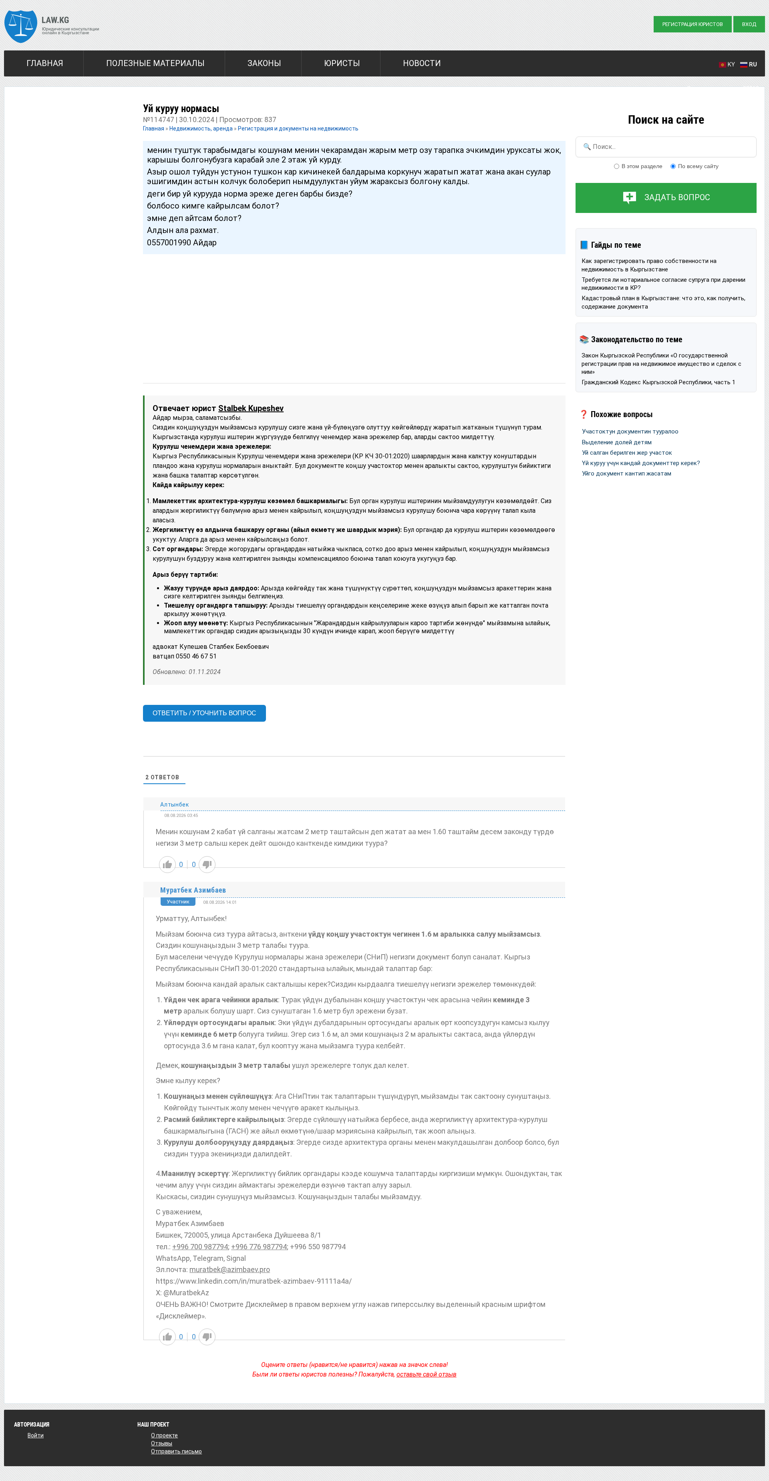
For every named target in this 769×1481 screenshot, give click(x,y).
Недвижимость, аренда (201, 128)
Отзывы (161, 1443)
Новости (422, 63)
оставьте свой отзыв (427, 1374)
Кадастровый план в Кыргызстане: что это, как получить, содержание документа (663, 302)
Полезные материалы (155, 63)
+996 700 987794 (200, 1246)
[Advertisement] (354, 311)
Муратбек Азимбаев (193, 890)
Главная (44, 63)
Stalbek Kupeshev (251, 408)
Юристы (342, 63)
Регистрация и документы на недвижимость (298, 128)
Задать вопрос (677, 197)
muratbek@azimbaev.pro (229, 1269)
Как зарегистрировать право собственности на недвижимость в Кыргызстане (649, 265)
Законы (264, 63)
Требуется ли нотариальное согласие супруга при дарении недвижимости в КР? (663, 283)
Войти (36, 1435)
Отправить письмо (176, 1451)
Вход (749, 24)
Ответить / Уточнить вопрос (204, 713)
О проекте (164, 1435)
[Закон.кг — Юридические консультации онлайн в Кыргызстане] (52, 27)
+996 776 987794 (259, 1246)
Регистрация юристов (692, 24)
